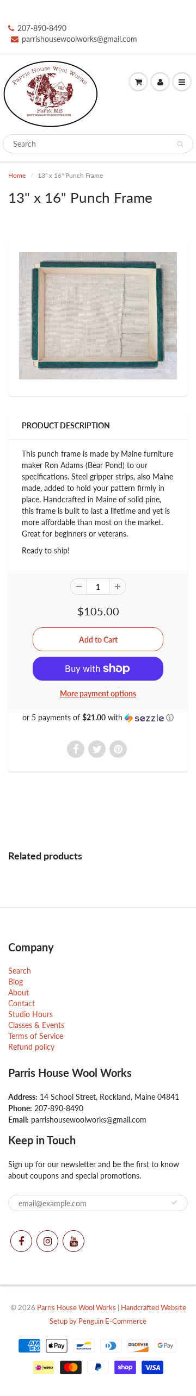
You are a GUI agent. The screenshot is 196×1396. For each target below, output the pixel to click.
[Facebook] (21, 1241)
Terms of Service (35, 1035)
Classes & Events (36, 1025)
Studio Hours (30, 1014)
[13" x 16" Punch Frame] (98, 316)
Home (17, 175)
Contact (21, 1003)
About (18, 992)
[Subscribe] (174, 1202)
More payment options (98, 693)
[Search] (179, 144)
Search (19, 970)
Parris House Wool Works (76, 1307)
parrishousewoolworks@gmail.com (79, 38)
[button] (98, 718)
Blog (15, 981)
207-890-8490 (41, 28)
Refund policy (31, 1046)
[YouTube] (73, 1241)
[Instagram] (47, 1241)
